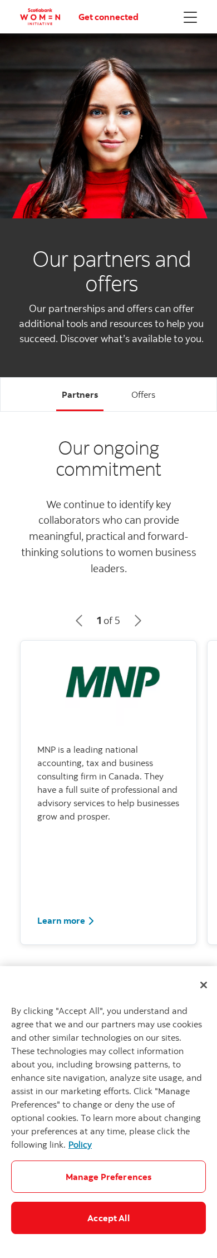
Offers (143, 394)
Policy (80, 1144)
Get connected (108, 16)
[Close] (203, 985)
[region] (108, 1112)
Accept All (108, 1217)
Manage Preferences (109, 1176)
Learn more (66, 920)
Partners (80, 394)
